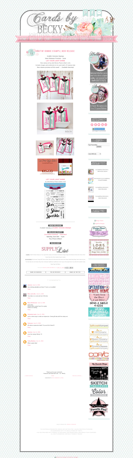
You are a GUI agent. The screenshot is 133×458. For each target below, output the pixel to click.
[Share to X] (69, 268)
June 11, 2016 (36, 285)
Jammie (30, 285)
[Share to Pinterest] (72, 268)
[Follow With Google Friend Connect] (99, 131)
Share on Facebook (36, 272)
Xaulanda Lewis (32, 314)
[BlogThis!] (67, 268)
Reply (29, 289)
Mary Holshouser (32, 302)
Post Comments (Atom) (58, 377)
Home (52, 375)
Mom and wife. (32, 294)
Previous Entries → (77, 375)
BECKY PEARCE (71, 424)
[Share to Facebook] (71, 268)
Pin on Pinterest (55, 272)
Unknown (30, 323)
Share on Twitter (75, 272)
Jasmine (30, 332)
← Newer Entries (28, 375)
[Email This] (65, 268)
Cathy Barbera (31, 341)
